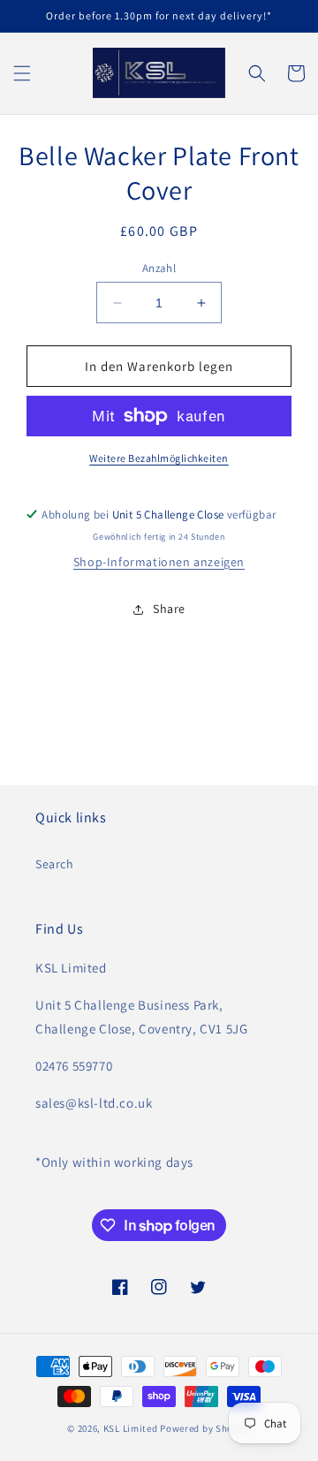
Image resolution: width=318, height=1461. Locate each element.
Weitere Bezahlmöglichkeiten (159, 458)
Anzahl (159, 268)
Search (54, 864)
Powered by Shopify (205, 1428)
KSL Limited (130, 1428)
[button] (22, 73)
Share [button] (169, 609)
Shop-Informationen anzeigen (159, 562)
